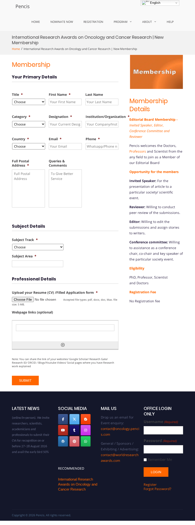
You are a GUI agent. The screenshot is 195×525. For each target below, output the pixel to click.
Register (150, 484)
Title (17, 94)
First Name (60, 94)
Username (161, 421)
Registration (93, 22)
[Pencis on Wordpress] (63, 441)
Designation (60, 117)
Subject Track (25, 240)
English (154, 3)
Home (35, 22)
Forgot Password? (157, 488)
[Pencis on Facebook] (63, 419)
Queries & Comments (58, 163)
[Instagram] (86, 430)
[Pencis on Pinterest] (74, 441)
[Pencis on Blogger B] (86, 419)
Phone (93, 139)
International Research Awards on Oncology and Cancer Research (77, 484)
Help (170, 22)
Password (160, 440)
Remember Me (160, 459)
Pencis (22, 6)
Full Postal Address (20, 163)
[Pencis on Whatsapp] (86, 441)
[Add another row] (63, 345)
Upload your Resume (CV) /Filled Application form (55, 292)
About (147, 22)
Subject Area (24, 256)
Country (20, 139)
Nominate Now (61, 22)
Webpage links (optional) (32, 312)
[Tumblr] (74, 430)
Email (55, 139)
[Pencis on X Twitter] (74, 419)
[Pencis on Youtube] (63, 430)
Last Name (94, 94)
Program (120, 22)
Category (21, 117)
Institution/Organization (108, 117)
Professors (137, 151)
